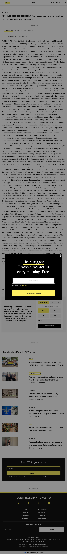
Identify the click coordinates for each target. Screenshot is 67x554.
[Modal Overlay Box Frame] (33, 277)
